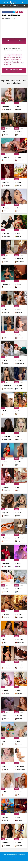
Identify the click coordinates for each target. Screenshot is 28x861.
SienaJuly (6, 718)
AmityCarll (19, 515)
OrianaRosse (7, 490)
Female (21, 11)
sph (10, 62)
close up (6, 55)
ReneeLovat (6, 693)
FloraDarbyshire (21, 769)
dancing (11, 55)
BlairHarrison (20, 160)
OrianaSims (19, 794)
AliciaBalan (19, 337)
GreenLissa (19, 439)
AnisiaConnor (20, 388)
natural (17, 59)
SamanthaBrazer (8, 287)
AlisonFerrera (7, 845)
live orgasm (7, 59)
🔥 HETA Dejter (5, 6)
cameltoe (19, 54)
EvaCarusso (20, 591)
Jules (5, 642)
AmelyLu (6, 363)
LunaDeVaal (20, 667)
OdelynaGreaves (7, 439)
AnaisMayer (20, 617)
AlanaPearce (7, 160)
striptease (17, 62)
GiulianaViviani (7, 540)
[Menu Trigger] (26, 2)
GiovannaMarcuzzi (8, 388)
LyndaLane (6, 312)
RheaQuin (19, 210)
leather (20, 57)
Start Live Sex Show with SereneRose (14, 70)
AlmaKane (6, 261)
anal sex (10, 54)
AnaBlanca (6, 414)
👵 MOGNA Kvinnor (15, 6)
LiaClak (19, 236)
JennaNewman (7, 109)
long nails (13, 59)
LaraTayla (6, 464)
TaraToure (19, 693)
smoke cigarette (17, 61)
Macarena (19, 287)
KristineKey (6, 591)
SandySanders (20, 261)
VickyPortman (7, 667)
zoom (9, 64)
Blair (5, 744)
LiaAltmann (19, 134)
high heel (11, 57)
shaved (10, 61)
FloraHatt (19, 109)
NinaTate (6, 134)
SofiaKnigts (19, 718)
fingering (6, 57)
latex (17, 57)
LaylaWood (19, 464)
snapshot (6, 62)
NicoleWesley (7, 617)
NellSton (6, 769)
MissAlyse (19, 820)
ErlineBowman (7, 236)
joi (14, 57)
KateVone (19, 312)
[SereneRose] (3, 18)
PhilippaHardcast (21, 541)
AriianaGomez (20, 363)
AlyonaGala (6, 515)
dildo (20, 55)
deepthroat (16, 55)
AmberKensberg (7, 566)
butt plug (14, 54)
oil (20, 59)
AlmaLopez (19, 845)
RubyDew (6, 794)
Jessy (18, 490)
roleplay (6, 61)
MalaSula (19, 185)
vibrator (6, 64)
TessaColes (6, 820)
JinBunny (19, 566)
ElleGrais (19, 744)
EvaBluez (19, 414)
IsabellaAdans (20, 642)
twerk (22, 62)
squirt (13, 62)
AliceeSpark (6, 210)
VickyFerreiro (7, 337)
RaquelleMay (7, 185)
